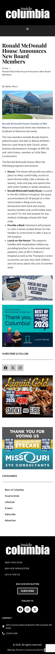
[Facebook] (5, 367)
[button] (27, 29)
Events (9, 508)
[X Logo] (12, 367)
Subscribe (10, 514)
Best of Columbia (14, 489)
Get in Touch (12, 574)
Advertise (10, 520)
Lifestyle (10, 502)
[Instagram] (20, 367)
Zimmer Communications (29, 649)
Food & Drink (12, 495)
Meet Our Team (13, 562)
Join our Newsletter (17, 568)
